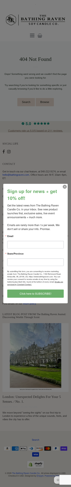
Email (10, 236)
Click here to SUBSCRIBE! (35, 293)
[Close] (65, 187)
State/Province (15, 253)
